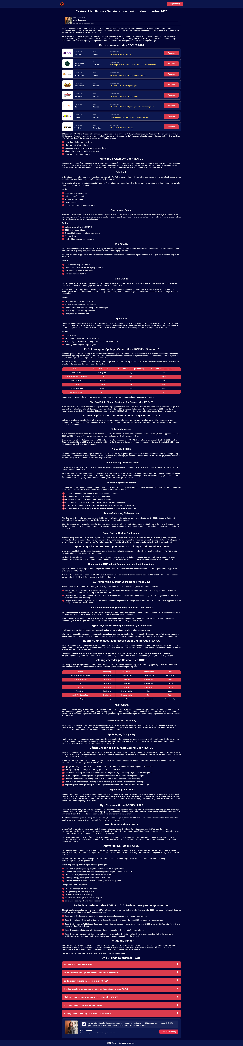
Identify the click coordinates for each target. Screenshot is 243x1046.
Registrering (175, 4)
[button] (239, 887)
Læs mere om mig (169, 1032)
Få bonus (171, 53)
